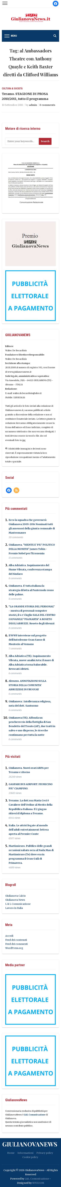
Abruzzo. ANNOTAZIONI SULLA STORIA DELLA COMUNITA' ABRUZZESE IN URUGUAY (27, 685)
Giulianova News (15, 899)
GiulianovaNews (29, 1144)
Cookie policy (30, 1157)
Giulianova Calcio (15, 895)
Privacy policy (44, 1152)
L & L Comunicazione (17, 903)
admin (33, 105)
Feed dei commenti (16, 943)
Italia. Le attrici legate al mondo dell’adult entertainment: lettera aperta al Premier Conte (29, 829)
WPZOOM (38, 1182)
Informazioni (25, 1152)
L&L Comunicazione (34, 1114)
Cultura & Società (12, 88)
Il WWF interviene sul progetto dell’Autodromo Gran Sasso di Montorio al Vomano (27, 639)
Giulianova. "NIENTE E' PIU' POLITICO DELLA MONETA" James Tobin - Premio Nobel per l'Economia (32, 549)
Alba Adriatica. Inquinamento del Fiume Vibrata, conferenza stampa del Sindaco (30, 569)
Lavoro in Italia (14, 908)
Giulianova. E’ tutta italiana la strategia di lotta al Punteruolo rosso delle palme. (31, 590)
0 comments (47, 105)
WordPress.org (14, 948)
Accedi (9, 935)
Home (10, 1152)
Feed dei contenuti (16, 939)
